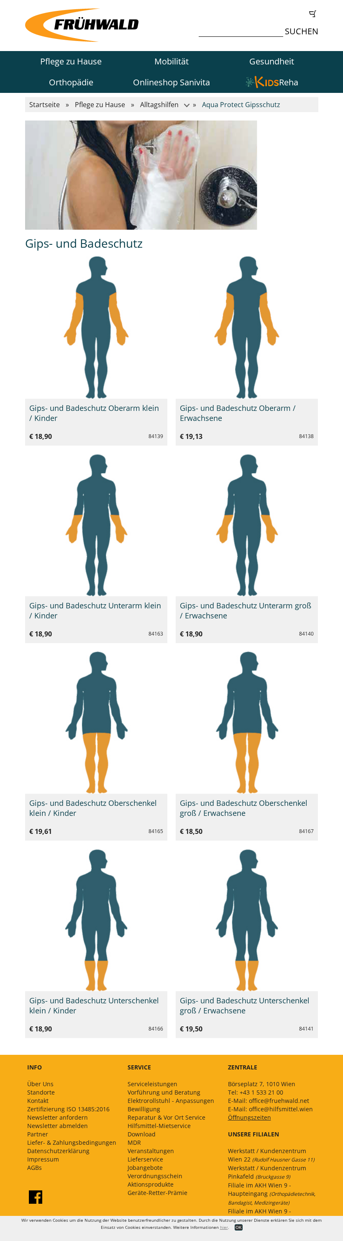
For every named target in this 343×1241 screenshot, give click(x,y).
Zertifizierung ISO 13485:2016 (68, 1109)
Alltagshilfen (159, 104)
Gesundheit (271, 61)
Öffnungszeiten (249, 1117)
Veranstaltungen (151, 1151)
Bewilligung (144, 1109)
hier (224, 1227)
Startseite (44, 104)
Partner (37, 1134)
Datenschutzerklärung (58, 1151)
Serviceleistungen (152, 1084)
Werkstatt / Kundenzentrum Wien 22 (271, 1155)
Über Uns (40, 1084)
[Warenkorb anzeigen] (261, 13)
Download (142, 1134)
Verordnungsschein (155, 1176)
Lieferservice (145, 1159)
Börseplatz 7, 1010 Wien (261, 1084)
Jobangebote (145, 1168)
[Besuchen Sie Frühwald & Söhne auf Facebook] (35, 1197)
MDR (134, 1142)
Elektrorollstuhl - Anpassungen (171, 1101)
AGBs (34, 1168)
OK (238, 1227)
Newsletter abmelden (57, 1126)
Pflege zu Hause (71, 61)
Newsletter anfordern (57, 1117)
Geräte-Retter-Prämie (157, 1193)
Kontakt (38, 1101)
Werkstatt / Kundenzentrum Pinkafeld (267, 1172)
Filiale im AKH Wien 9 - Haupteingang (271, 1193)
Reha (288, 82)
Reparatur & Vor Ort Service (166, 1117)
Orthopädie (71, 82)
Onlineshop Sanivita (171, 82)
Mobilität (171, 61)
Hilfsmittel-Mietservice (159, 1126)
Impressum (43, 1159)
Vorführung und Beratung (164, 1092)
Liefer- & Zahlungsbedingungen (71, 1142)
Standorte (41, 1092)
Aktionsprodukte (151, 1184)
